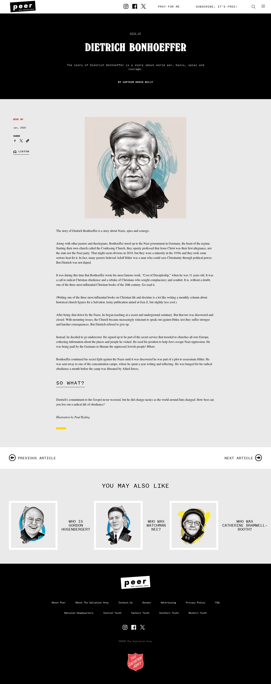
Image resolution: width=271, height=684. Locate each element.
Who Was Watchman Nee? (156, 525)
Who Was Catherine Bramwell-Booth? (244, 525)
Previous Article (37, 458)
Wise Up (135, 33)
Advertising (168, 602)
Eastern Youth (140, 612)
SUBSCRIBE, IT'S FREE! (216, 6)
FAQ (217, 602)
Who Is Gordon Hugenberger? (76, 525)
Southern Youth (169, 612)
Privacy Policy (195, 602)
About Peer (58, 602)
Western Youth (198, 612)
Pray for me (169, 6)
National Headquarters (78, 612)
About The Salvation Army (92, 602)
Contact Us (126, 602)
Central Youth (112, 612)
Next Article (239, 458)
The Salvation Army (135, 662)
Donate (146, 602)
